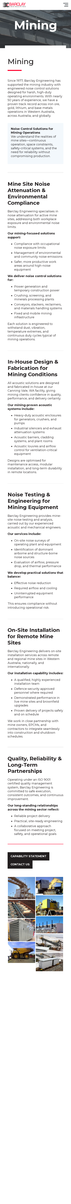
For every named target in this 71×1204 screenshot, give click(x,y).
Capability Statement (28, 856)
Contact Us (20, 864)
